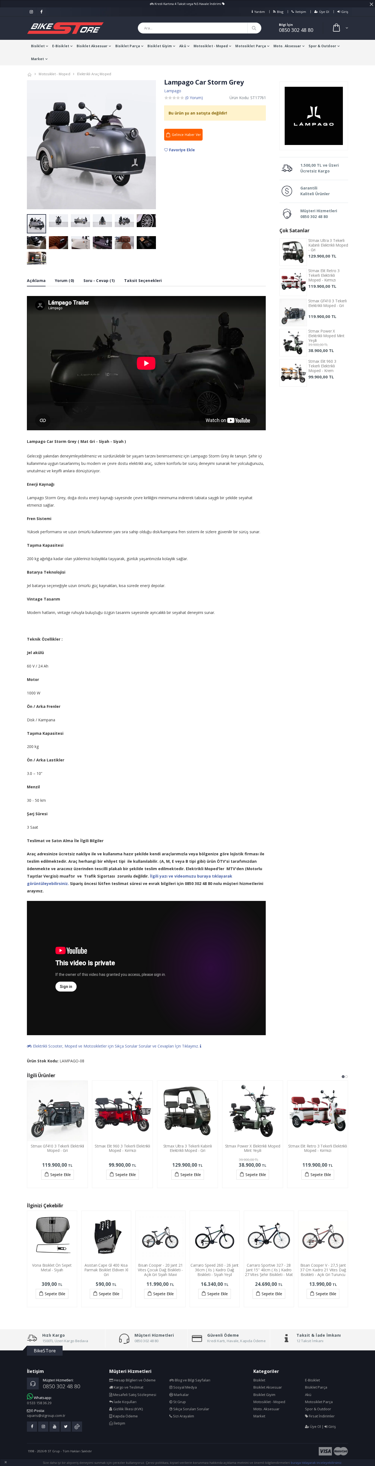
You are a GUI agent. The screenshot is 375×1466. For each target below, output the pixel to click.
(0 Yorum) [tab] (194, 97)
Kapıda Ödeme (125, 1416)
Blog (280, 12)
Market (37, 59)
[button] (340, 28)
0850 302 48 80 (296, 30)
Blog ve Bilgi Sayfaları (192, 1380)
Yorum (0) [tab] (64, 280)
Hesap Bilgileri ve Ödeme (134, 1380)
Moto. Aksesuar (287, 46)
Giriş (344, 12)
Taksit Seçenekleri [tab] (143, 280)
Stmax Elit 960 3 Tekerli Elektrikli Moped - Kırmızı (122, 1148)
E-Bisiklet (60, 46)
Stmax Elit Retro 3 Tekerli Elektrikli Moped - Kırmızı (323, 275)
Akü (182, 46)
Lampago (172, 90)
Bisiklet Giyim (159, 46)
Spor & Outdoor (322, 46)
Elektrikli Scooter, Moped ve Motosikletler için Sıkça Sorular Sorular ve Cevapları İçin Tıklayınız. (116, 1046)
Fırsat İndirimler (321, 1416)
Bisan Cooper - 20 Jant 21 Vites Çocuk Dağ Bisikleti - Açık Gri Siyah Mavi (160, 1270)
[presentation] (33, 145)
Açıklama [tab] (36, 280)
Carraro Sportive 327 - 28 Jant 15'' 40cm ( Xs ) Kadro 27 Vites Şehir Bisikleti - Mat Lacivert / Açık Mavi (269, 1272)
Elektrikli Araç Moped (94, 74)
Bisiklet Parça (127, 46)
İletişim (300, 12)
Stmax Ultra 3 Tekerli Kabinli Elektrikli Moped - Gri (328, 245)
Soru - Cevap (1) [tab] (99, 280)
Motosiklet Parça (250, 46)
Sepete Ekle (60, 1174)
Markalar (181, 1394)
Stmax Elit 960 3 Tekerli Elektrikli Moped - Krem (322, 366)
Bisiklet (38, 46)
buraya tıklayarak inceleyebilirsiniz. (316, 1463)
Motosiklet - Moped (211, 46)
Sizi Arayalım (183, 1416)
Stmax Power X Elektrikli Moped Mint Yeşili (326, 335)
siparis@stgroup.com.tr (46, 1415)
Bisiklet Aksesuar (92, 46)
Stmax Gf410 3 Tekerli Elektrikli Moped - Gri (327, 303)
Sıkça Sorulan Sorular (190, 1408)
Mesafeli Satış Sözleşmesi (134, 1394)
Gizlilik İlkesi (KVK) (127, 1408)
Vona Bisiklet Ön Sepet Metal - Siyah (52, 1267)
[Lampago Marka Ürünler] (313, 116)
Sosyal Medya (184, 1387)
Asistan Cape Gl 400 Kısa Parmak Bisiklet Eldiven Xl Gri (106, 1270)
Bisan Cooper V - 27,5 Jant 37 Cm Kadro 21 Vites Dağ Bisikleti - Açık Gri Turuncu (323, 1270)
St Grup (179, 1401)
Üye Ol (324, 12)
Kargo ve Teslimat (128, 1387)
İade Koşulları (124, 1401)
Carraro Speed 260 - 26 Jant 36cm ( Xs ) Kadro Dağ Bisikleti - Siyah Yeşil (215, 1270)
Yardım (259, 12)
